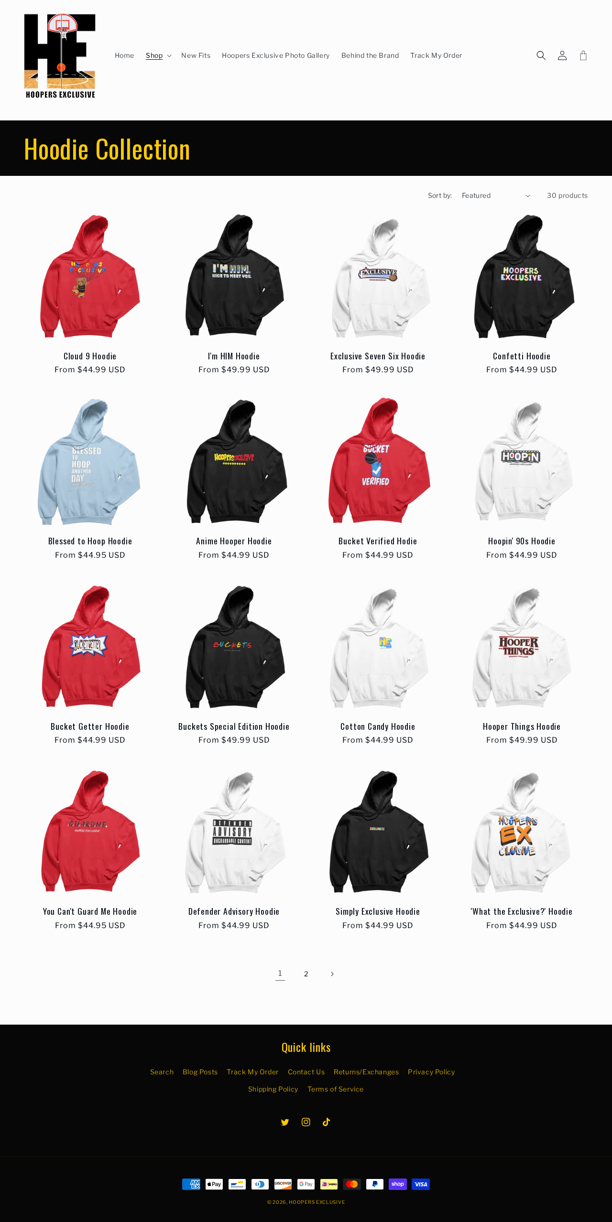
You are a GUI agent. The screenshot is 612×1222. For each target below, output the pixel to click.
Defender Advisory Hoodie (234, 911)
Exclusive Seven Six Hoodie (378, 356)
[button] (157, 55)
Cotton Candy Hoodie (377, 726)
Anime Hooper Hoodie (234, 541)
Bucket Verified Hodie (378, 541)
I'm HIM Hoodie (234, 356)
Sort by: (440, 195)
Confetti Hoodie (521, 356)
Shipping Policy (273, 1089)
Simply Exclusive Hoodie (378, 911)
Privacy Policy (431, 1072)
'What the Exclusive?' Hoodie (522, 911)
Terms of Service (335, 1089)
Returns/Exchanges (366, 1072)
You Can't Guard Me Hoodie (90, 911)
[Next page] (331, 973)
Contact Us (306, 1072)
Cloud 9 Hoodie (90, 356)
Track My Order (252, 1072)
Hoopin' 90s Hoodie (522, 541)
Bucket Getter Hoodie (90, 726)
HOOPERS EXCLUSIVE (317, 1202)
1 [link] (280, 973)
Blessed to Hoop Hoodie (90, 541)
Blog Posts (200, 1072)
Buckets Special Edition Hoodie (233, 726)
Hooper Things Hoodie (522, 726)
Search (162, 1072)
